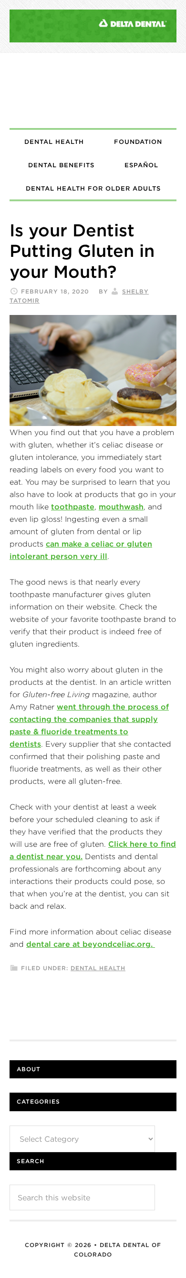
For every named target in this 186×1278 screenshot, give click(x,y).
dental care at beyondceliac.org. (90, 944)
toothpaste (72, 506)
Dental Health (98, 968)
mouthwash (121, 506)
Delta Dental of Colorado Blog (93, 90)
